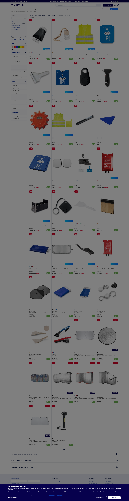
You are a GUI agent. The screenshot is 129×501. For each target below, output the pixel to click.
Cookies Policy (52, 495)
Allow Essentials (100, 497)
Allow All (114, 497)
